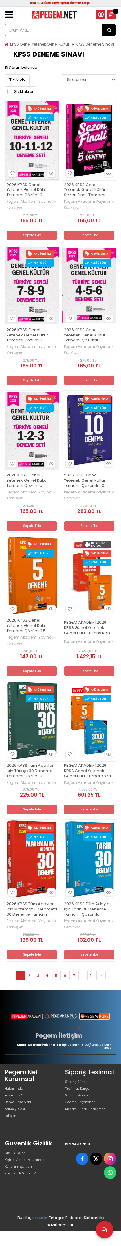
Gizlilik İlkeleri (15, 1153)
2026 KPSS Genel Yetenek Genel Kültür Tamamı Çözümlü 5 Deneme (27, 626)
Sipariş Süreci (76, 1081)
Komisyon (15, 207)
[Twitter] (96, 1159)
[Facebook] (82, 1159)
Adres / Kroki (15, 1109)
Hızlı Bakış (51, 173)
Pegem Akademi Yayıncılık (31, 201)
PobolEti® (40, 1218)
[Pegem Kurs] (94, 1016)
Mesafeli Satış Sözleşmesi (85, 1109)
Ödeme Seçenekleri (80, 1102)
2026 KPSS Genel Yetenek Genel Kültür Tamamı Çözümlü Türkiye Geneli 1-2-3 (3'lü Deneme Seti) (31, 480)
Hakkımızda (14, 1088)
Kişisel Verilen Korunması (25, 1159)
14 (92, 976)
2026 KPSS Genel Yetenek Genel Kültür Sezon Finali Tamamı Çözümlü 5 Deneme (84, 190)
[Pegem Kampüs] (60, 1016)
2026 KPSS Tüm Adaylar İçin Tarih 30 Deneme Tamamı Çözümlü (87, 909)
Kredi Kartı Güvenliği (21, 1173)
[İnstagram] (110, 1159)
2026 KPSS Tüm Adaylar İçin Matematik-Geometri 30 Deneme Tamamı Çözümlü (32, 909)
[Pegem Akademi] (26, 1016)
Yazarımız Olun (17, 1095)
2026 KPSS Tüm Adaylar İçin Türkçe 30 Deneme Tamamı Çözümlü (30, 771)
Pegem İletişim (59, 1035)
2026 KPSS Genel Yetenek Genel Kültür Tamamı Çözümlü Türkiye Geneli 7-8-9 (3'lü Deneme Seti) (32, 335)
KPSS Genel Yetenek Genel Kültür (39, 44)
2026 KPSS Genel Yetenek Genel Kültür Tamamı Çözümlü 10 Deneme (84, 480)
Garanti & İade (76, 1095)
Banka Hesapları (18, 1102)
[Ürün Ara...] (109, 30)
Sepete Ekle (32, 235)
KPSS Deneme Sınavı (95, 44)
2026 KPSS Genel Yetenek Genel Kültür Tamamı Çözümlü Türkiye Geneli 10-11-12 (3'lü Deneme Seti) (28, 190)
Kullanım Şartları (18, 1166)
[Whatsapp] (110, 1172)
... (83, 976)
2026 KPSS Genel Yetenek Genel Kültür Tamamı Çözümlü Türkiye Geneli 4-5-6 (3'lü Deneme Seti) (84, 335)
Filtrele (19, 79)
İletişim (10, 1116)
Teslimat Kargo (77, 1088)
